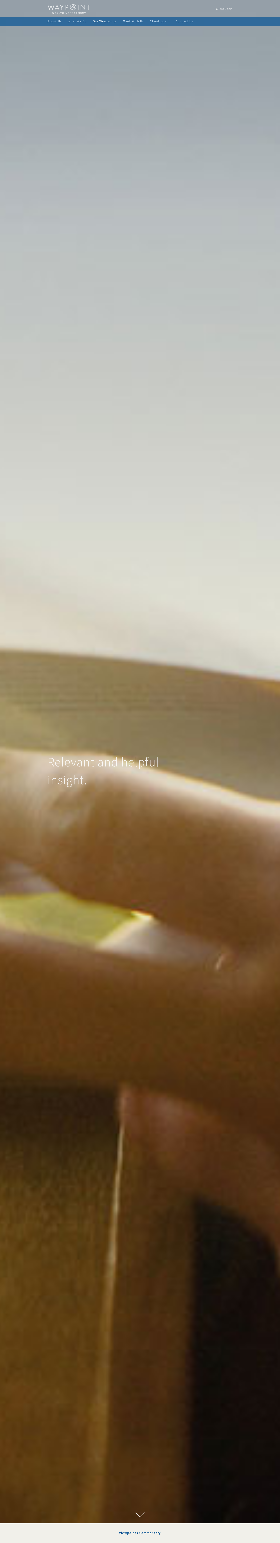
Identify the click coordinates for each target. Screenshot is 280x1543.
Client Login (224, 8)
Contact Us (184, 21)
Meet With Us (133, 21)
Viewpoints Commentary (140, 1533)
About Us (54, 21)
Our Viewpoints (105, 21)
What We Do (77, 21)
